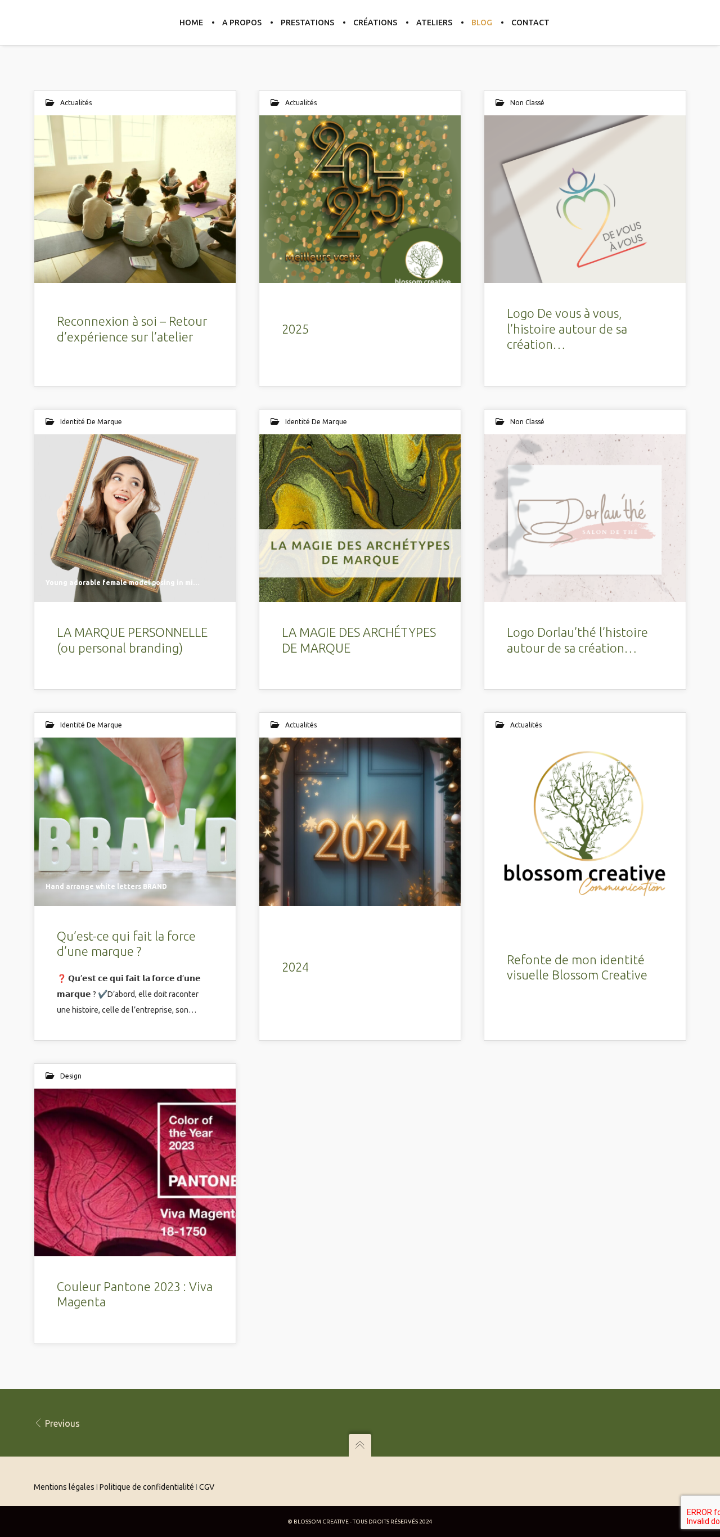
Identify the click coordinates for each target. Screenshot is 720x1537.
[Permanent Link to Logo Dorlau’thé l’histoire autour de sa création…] (585, 518)
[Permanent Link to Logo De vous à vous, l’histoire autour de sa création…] (585, 199)
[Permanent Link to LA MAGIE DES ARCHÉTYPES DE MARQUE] (360, 518)
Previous (61, 1423)
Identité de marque (91, 421)
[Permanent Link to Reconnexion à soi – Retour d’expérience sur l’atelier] (135, 199)
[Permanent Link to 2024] (360, 821)
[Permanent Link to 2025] (360, 199)
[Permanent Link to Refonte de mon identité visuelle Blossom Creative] (585, 821)
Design (71, 1076)
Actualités (76, 102)
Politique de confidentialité (147, 1486)
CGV (206, 1486)
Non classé (527, 102)
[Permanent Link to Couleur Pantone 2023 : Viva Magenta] (135, 1172)
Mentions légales (64, 1486)
